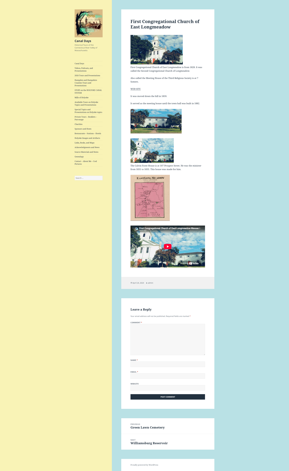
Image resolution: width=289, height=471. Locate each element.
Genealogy (79, 156)
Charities (78, 124)
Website (135, 384)
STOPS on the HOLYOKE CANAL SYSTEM (88, 91)
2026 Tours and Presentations (87, 75)
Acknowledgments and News (87, 147)
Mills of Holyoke (82, 97)
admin (150, 283)
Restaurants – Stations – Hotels (88, 133)
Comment (136, 322)
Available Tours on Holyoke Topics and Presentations (86, 103)
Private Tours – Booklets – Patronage (86, 118)
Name (134, 360)
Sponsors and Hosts (83, 129)
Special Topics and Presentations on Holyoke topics (88, 110)
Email (134, 372)
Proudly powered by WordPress (144, 465)
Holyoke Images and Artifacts (87, 138)
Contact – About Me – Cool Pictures (86, 162)
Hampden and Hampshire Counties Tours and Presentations (86, 83)
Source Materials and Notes (86, 152)
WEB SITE (136, 88)
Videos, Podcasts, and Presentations (84, 69)
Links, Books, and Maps (84, 142)
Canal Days (83, 41)
